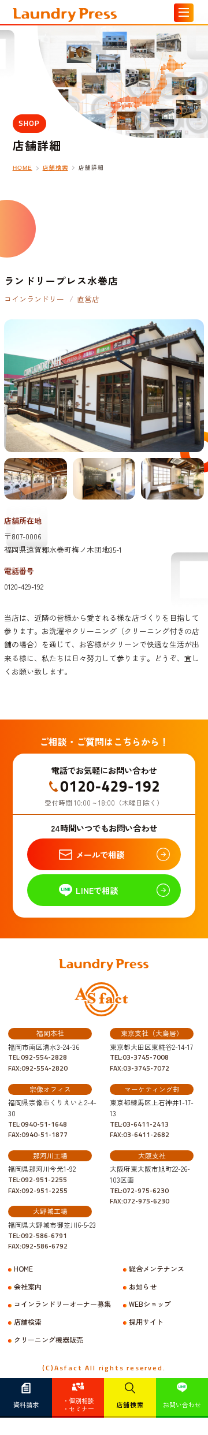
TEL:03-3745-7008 (139, 1057)
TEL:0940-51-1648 (37, 1124)
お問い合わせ (182, 1404)
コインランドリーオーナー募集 (62, 1304)
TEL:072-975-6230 (139, 1191)
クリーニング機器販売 (48, 1339)
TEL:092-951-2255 (37, 1180)
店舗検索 (130, 1404)
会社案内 (28, 1286)
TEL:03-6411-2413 (139, 1124)
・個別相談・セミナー (78, 1404)
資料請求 (26, 1404)
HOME (22, 168)
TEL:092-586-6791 (37, 1236)
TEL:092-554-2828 (37, 1057)
